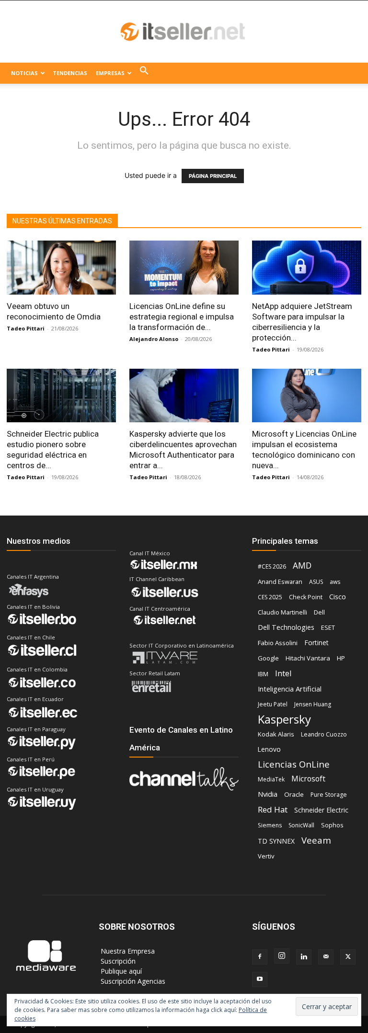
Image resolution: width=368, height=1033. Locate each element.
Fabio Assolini (278, 642)
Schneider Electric (321, 809)
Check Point (305, 597)
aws (335, 582)
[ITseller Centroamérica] (184, 32)
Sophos (332, 825)
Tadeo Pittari (26, 328)
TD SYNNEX (276, 841)
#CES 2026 (272, 566)
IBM (263, 674)
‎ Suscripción (117, 961)
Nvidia (267, 794)
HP (341, 658)
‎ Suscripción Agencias (132, 981)
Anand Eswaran (280, 581)
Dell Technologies (286, 627)
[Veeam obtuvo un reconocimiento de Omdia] (61, 268)
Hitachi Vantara (308, 658)
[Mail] (326, 957)
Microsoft (308, 779)
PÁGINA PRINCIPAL (213, 176)
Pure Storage (328, 795)
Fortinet (316, 642)
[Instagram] (281, 956)
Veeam (316, 840)
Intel (283, 673)
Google (268, 658)
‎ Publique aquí (120, 971)
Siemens (270, 825)
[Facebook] (259, 957)
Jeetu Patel (273, 704)
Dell (319, 612)
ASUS (316, 582)
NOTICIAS (24, 73)
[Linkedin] (303, 957)
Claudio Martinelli (282, 612)
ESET (328, 627)
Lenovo (269, 749)
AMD (302, 565)
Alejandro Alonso (153, 338)
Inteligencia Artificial (290, 688)
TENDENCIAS (70, 73)
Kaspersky (284, 719)
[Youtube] (259, 979)
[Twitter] (348, 957)
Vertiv (266, 856)
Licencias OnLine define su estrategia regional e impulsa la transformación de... (181, 316)
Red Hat (273, 809)
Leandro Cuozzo (324, 734)
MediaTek (271, 779)
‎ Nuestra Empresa (127, 951)
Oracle (294, 794)
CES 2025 (270, 597)
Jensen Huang (312, 704)
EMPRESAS (110, 73)
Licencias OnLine (294, 764)
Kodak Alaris (276, 734)
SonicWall (301, 825)
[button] (144, 73)
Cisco (337, 596)
